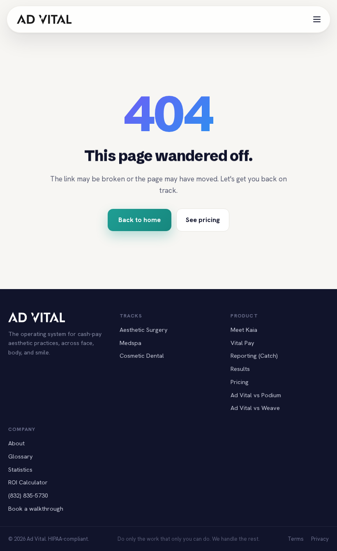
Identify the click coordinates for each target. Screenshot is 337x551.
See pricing (203, 219)
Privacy (320, 538)
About (16, 443)
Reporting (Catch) (254, 355)
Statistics (20, 469)
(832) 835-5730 (28, 495)
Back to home (139, 219)
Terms (296, 538)
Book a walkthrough (35, 508)
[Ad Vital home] (44, 19)
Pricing (240, 382)
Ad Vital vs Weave (255, 408)
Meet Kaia (244, 329)
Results (240, 369)
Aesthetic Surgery (144, 329)
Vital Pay (242, 343)
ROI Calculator (28, 482)
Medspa (130, 343)
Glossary (20, 456)
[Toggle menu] (317, 19)
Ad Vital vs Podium (256, 395)
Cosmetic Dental (142, 355)
